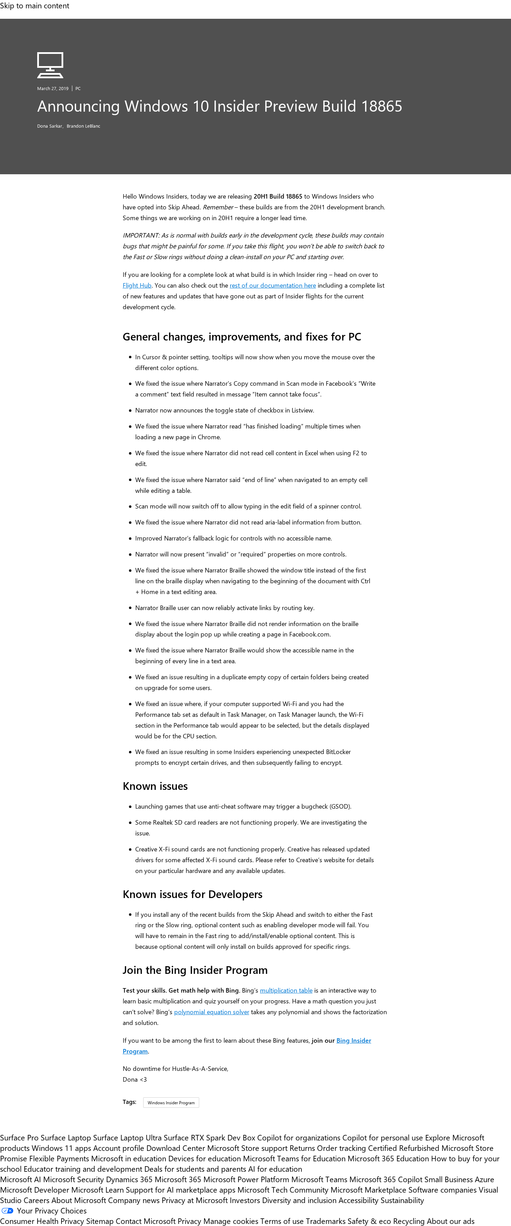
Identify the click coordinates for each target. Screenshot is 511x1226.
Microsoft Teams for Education (294, 1158)
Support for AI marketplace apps (180, 1189)
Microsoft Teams (319, 1179)
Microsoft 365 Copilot (385, 1179)
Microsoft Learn (97, 1189)
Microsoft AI (20, 1179)
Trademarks (326, 1221)
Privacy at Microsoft (195, 1200)
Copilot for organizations (298, 1137)
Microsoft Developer (34, 1189)
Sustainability (402, 1200)
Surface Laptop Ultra (127, 1137)
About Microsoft (78, 1200)
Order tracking (341, 1148)
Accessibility (359, 1200)
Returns (302, 1148)
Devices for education (204, 1158)
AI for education (275, 1168)
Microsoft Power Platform (246, 1179)
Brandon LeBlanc (83, 126)
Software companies (442, 1189)
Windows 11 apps (61, 1148)
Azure (484, 1179)
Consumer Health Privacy (42, 1221)
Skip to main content (34, 5)
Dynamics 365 (129, 1179)
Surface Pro (19, 1137)
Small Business (448, 1179)
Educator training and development (83, 1168)
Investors (245, 1200)
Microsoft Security (73, 1179)
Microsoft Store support (247, 1148)
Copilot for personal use (382, 1137)
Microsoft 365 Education (388, 1158)
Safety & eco (369, 1221)
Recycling (409, 1221)
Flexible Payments (59, 1158)
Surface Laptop (66, 1137)
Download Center (175, 1148)
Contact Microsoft (146, 1221)
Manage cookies (230, 1221)
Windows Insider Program (171, 1102)
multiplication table (286, 990)
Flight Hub (137, 285)
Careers (36, 1200)
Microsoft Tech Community (282, 1189)
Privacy (190, 1221)
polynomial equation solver (211, 1011)
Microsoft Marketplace (368, 1189)
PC (78, 88)
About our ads (450, 1221)
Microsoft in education (128, 1158)
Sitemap (100, 1221)
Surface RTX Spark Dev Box (209, 1137)
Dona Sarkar (50, 126)
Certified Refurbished (403, 1148)
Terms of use (282, 1221)
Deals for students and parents (195, 1168)
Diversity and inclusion (299, 1200)
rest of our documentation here (273, 285)
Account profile (118, 1148)
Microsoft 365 (178, 1179)
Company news (134, 1200)
